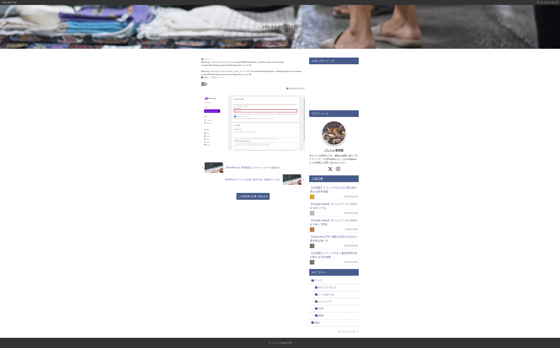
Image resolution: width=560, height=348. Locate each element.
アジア (319, 280)
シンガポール (326, 294)
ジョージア (324, 301)
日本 (321, 308)
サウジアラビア (327, 287)
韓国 (321, 315)
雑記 (317, 322)
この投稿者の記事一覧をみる (253, 196)
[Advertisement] (334, 86)
